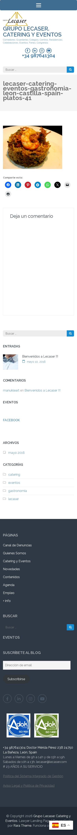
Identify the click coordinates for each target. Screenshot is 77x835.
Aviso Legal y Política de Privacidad (28, 786)
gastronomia (17, 491)
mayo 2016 (16, 453)
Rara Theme (22, 825)
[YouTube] (49, 50)
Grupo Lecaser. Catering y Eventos (32, 31)
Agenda (8, 585)
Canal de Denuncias (17, 545)
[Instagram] (41, 50)
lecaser (13, 499)
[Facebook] (27, 50)
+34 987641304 (38, 55)
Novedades (11, 569)
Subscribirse (16, 679)
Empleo (8, 593)
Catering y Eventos (17, 561)
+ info (7, 601)
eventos (14, 483)
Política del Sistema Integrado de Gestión (33, 776)
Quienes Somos (14, 553)
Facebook (11, 420)
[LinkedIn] (34, 50)
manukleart (11, 390)
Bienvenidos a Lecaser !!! (40, 356)
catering (14, 474)
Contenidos (11, 577)
